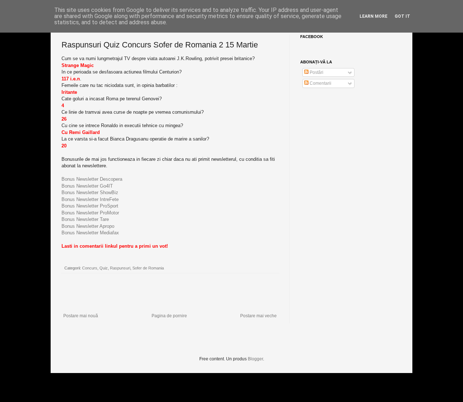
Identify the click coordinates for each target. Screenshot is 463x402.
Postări (316, 72)
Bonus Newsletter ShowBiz (89, 192)
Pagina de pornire (169, 315)
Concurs (89, 268)
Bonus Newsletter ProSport (89, 206)
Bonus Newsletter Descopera (91, 179)
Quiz (103, 268)
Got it (402, 16)
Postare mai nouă (80, 315)
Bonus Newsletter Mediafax (90, 232)
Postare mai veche (258, 315)
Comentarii (320, 83)
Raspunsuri (120, 268)
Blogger (255, 358)
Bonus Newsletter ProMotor (90, 212)
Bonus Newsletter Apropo (87, 226)
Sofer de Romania (148, 268)
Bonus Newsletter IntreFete (90, 199)
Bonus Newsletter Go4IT (87, 186)
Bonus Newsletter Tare (85, 219)
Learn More (373, 16)
